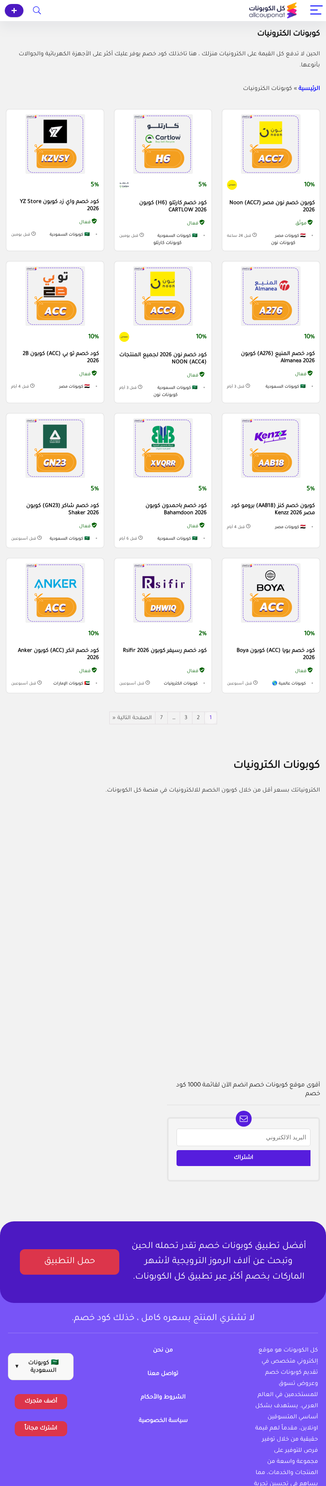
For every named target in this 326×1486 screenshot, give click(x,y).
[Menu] (316, 10)
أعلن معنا (14, 10)
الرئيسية (309, 89)
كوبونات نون (283, 243)
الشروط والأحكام (163, 1397)
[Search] (37, 10)
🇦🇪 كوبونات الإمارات (71, 684)
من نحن (163, 1351)
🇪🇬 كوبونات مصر (290, 236)
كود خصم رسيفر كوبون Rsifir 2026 (165, 651)
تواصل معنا (163, 1374)
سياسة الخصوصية (163, 1421)
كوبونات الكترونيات (181, 684)
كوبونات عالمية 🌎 (289, 684)
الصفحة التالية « (132, 718)
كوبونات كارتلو (167, 243)
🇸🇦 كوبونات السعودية (177, 236)
